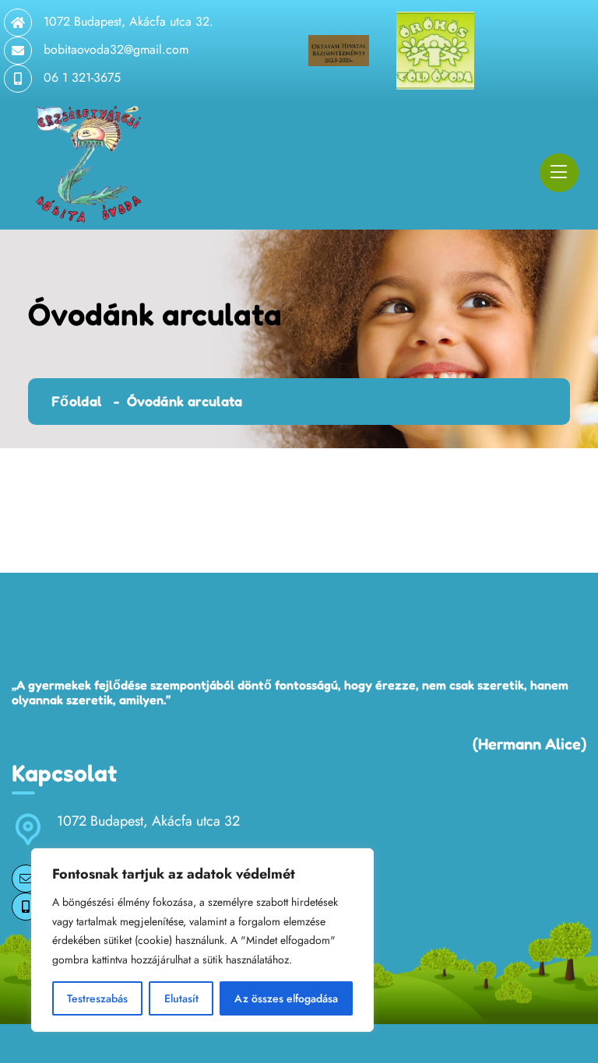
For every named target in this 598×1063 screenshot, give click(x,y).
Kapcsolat (64, 773)
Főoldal (76, 400)
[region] (202, 940)
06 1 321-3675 (82, 77)
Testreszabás (97, 998)
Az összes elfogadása (286, 998)
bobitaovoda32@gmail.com (116, 49)
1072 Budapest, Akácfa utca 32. (128, 21)
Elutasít (181, 998)
